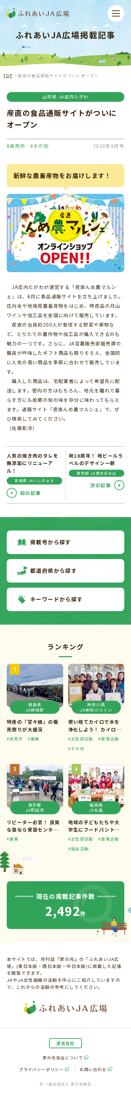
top (8, 75)
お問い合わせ (93, 1069)
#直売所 (16, 145)
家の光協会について (63, 1057)
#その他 (39, 145)
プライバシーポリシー (41, 1069)
